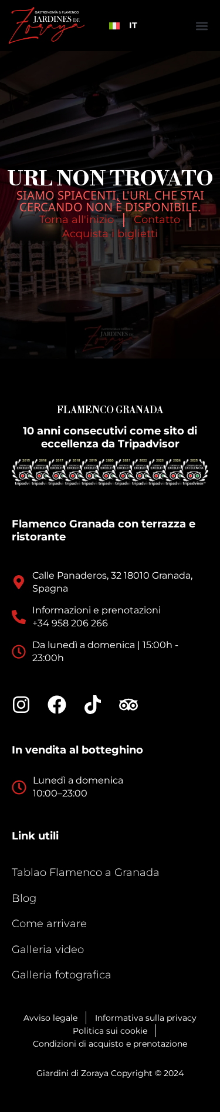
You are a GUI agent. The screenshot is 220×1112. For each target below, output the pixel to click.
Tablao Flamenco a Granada (86, 872)
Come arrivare (49, 923)
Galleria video (48, 949)
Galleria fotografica (61, 974)
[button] (201, 25)
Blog (24, 898)
